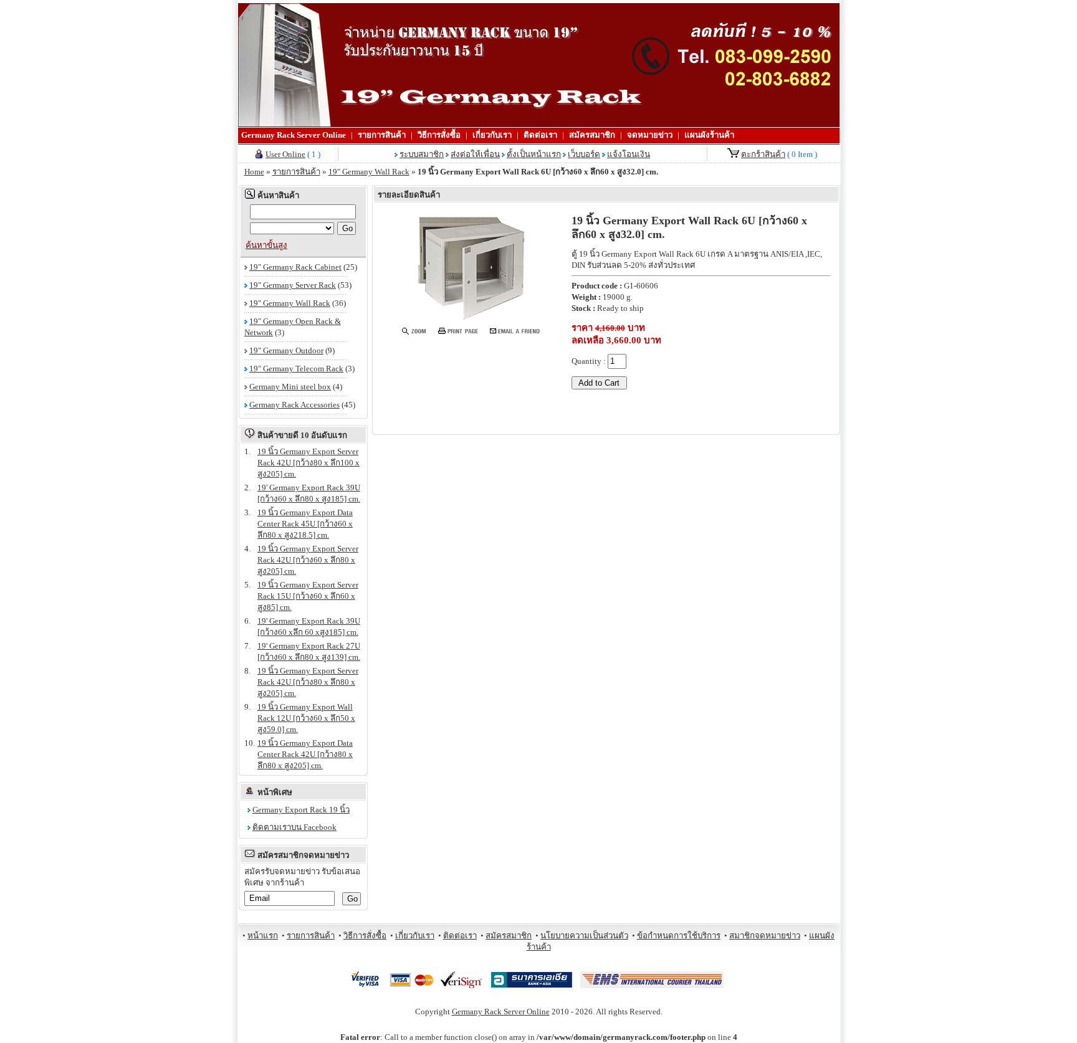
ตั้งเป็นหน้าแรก (534, 154)
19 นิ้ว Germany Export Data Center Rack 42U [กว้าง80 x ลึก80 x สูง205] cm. (305, 754)
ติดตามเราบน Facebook (294, 827)
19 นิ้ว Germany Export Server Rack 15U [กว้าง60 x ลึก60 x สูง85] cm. (307, 596)
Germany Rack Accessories (294, 404)
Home (254, 171)
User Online (285, 154)
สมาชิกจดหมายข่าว (764, 935)
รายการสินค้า (382, 135)
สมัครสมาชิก (592, 135)
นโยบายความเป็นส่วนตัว (584, 935)
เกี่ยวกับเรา (492, 135)
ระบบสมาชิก (422, 154)
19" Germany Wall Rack (368, 171)
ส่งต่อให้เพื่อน (475, 154)
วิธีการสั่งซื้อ (439, 135)
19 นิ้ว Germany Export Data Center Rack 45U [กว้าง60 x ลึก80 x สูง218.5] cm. (305, 524)
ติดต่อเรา (540, 135)
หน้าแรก (262, 935)
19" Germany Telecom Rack (296, 368)
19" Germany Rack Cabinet (295, 267)
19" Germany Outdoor (286, 350)
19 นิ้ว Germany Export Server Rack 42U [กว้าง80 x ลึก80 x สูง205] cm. (307, 682)
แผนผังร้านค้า (709, 135)
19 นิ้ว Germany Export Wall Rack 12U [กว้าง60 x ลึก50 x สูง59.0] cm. (306, 718)
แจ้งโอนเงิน (628, 154)
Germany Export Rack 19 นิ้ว (301, 809)
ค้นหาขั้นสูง (266, 245)
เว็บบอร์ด (584, 154)
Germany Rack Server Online (293, 135)
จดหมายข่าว (650, 135)
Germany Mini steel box (290, 386)
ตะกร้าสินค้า (763, 154)
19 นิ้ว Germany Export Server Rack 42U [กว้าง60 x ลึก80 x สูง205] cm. (307, 560)
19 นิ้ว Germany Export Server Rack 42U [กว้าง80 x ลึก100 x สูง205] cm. (308, 463)
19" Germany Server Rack (292, 285)
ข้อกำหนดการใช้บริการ (678, 935)
